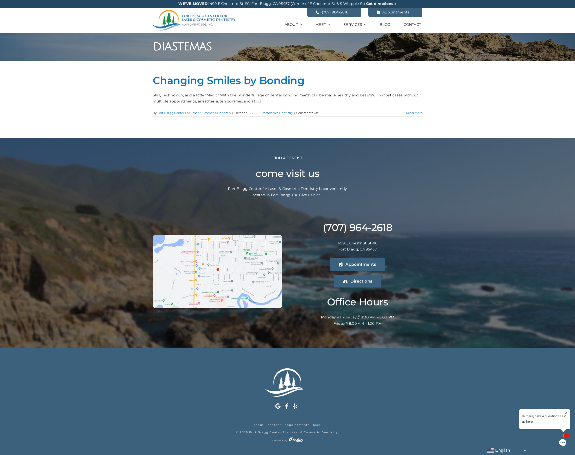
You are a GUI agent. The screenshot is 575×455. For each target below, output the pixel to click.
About (259, 425)
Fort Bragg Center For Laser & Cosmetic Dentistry (194, 113)
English (502, 450)
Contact (274, 425)
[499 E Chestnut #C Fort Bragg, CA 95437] (217, 237)
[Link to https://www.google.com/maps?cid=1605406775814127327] (278, 406)
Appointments (297, 425)
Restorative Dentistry (277, 113)
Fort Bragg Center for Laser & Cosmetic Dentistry (293, 432)
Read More (414, 113)
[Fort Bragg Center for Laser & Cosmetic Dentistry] (194, 11)
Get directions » (381, 4)
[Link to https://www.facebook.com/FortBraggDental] (286, 406)
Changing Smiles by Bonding (228, 80)
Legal (317, 425)
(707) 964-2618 (357, 227)
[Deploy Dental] (296, 441)
